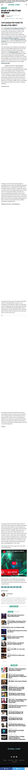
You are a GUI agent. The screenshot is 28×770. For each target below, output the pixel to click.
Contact (16, 760)
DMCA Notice (14, 762)
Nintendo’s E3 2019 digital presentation (14, 28)
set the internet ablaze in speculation (10, 37)
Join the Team (10, 760)
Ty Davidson (8, 16)
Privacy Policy (21, 760)
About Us (5, 760)
